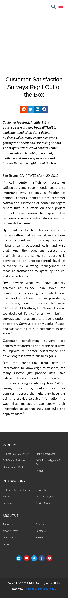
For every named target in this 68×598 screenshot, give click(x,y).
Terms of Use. (31, 589)
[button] (53, 6)
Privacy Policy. (48, 589)
